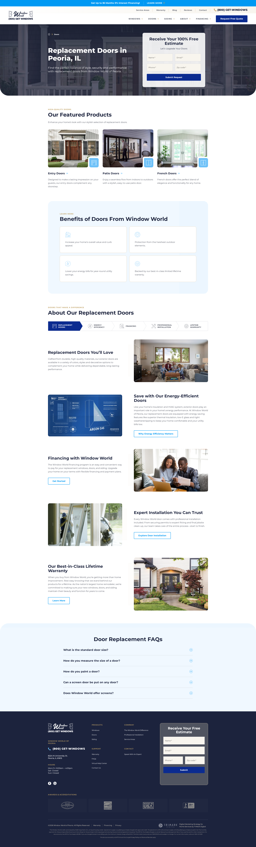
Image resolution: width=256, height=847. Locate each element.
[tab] (64, 326)
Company (129, 725)
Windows (134, 19)
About (184, 19)
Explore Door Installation (152, 535)
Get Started (59, 481)
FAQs (94, 759)
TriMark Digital (200, 827)
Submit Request (173, 77)
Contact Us (96, 768)
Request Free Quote (231, 18)
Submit (184, 770)
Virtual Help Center (99, 763)
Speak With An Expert (133, 754)
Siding (168, 19)
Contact (203, 10)
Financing (202, 19)
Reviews (188, 10)
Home (49, 34)
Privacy (118, 825)
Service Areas (142, 10)
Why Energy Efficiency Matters (155, 434)
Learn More (59, 600)
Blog (174, 10)
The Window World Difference (136, 730)
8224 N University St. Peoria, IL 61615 (58, 757)
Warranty (160, 10)
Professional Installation (133, 735)
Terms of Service (147, 837)
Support (96, 749)
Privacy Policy (134, 837)
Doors (152, 19)
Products (97, 725)
